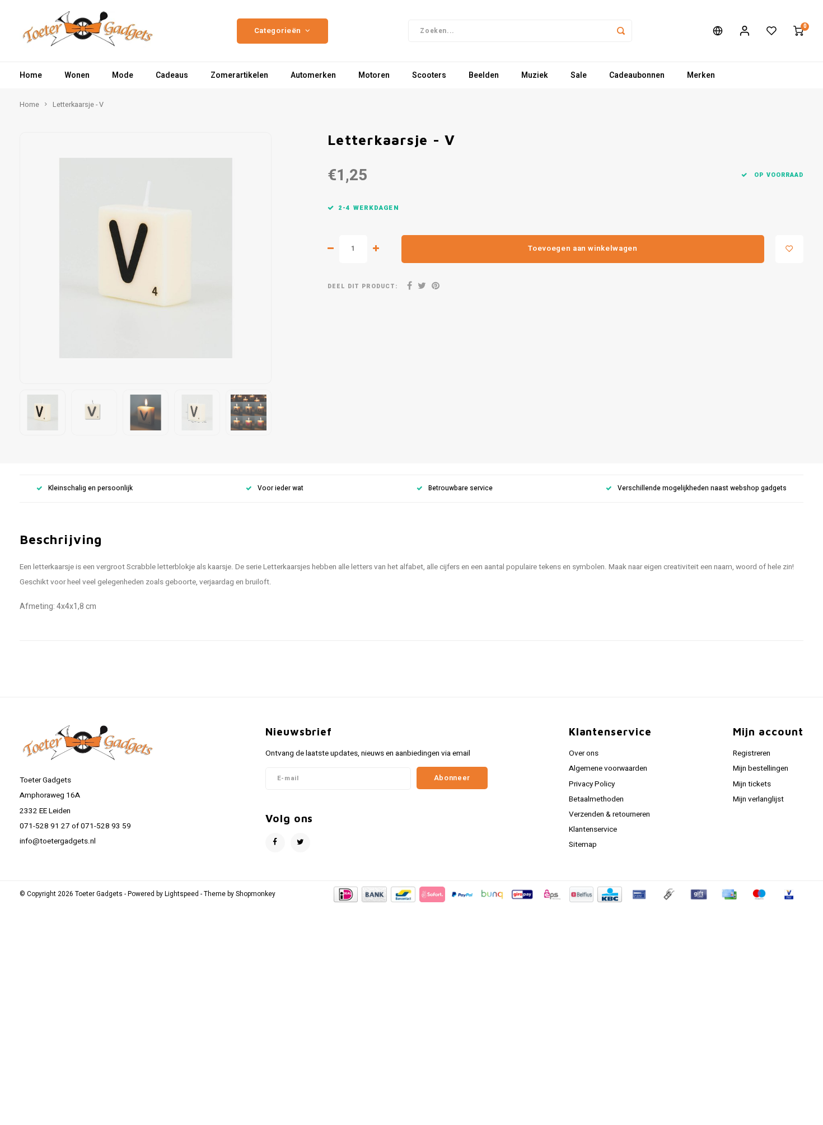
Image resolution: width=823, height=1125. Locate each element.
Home (31, 75)
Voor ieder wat (280, 488)
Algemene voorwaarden (608, 768)
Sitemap (583, 844)
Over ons (583, 753)
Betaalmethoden (596, 799)
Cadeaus (172, 75)
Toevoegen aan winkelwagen (583, 248)
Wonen (77, 75)
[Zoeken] (621, 31)
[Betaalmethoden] (345, 894)
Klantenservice (593, 829)
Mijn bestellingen (760, 768)
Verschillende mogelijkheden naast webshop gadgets (702, 488)
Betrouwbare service (460, 488)
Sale (579, 75)
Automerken (313, 75)
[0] (798, 30)
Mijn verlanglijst (758, 799)
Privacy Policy (592, 784)
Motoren (374, 75)
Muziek (534, 75)
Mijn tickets (752, 784)
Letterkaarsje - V (78, 105)
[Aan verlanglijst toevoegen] (789, 249)
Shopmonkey (255, 894)
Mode (122, 75)
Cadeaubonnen (637, 75)
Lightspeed (182, 894)
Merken (701, 75)
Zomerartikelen (239, 75)
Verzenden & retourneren (609, 814)
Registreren (751, 753)
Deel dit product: (363, 286)
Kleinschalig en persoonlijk (90, 488)
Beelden (484, 75)
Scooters (429, 75)
